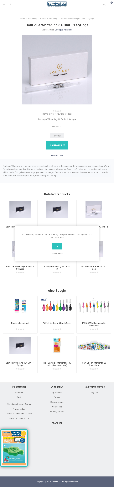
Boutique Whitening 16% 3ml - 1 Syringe (20, 364)
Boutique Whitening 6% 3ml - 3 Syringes (20, 267)
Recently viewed (57, 411)
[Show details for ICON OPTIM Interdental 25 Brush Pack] (94, 348)
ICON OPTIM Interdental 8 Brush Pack (94, 324)
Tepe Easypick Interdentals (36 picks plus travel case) (57, 364)
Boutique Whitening (63, 30)
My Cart (95, 392)
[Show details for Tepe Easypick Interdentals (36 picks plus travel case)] (57, 348)
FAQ (19, 397)
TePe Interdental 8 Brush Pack (57, 323)
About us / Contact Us (19, 418)
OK (57, 246)
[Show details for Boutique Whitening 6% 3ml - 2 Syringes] (94, 211)
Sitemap (19, 392)
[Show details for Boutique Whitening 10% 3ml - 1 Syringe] (20, 211)
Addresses (57, 407)
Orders (57, 397)
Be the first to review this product (57, 114)
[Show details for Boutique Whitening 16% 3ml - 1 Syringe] (57, 211)
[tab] (57, 155)
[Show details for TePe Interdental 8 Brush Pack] (57, 308)
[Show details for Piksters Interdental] (20, 308)
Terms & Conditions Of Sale (19, 413)
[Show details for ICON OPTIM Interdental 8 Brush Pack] (94, 308)
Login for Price (57, 145)
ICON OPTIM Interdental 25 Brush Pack (94, 364)
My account (57, 392)
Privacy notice (19, 409)
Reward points (57, 402)
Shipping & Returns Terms (19, 404)
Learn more (57, 253)
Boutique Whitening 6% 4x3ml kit (57, 267)
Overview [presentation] (57, 155)
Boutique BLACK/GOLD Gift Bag (93, 267)
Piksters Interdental (20, 323)
